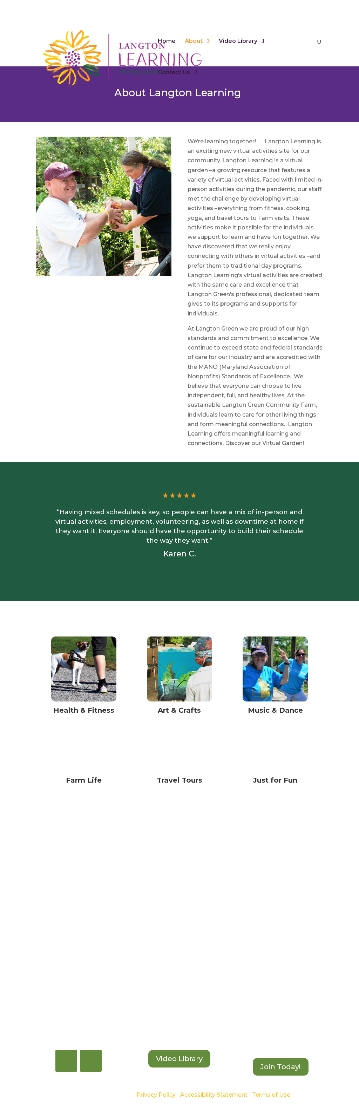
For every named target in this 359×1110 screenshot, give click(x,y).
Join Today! (280, 1067)
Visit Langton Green (271, 6)
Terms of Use (271, 1094)
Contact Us (174, 73)
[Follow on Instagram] (91, 1061)
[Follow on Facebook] (66, 1061)
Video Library (238, 41)
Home (167, 41)
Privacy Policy (156, 1094)
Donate (313, 6)
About (194, 41)
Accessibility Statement (214, 1094)
